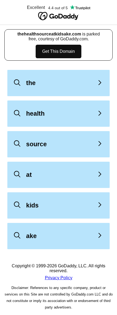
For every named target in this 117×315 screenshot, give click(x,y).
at (29, 174)
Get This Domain (58, 51)
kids (32, 205)
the (31, 82)
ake (31, 235)
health (35, 113)
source (36, 144)
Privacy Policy (58, 277)
